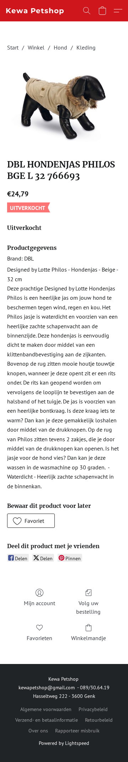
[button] (35, 10)
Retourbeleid (99, 720)
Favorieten (39, 638)
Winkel (36, 47)
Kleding (86, 47)
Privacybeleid (93, 709)
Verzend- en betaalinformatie (46, 720)
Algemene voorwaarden (45, 709)
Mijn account (39, 603)
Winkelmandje (88, 638)
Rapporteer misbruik (77, 730)
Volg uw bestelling (88, 607)
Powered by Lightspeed (64, 743)
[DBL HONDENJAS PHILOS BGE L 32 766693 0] (64, 104)
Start (12, 47)
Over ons (38, 730)
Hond (60, 47)
